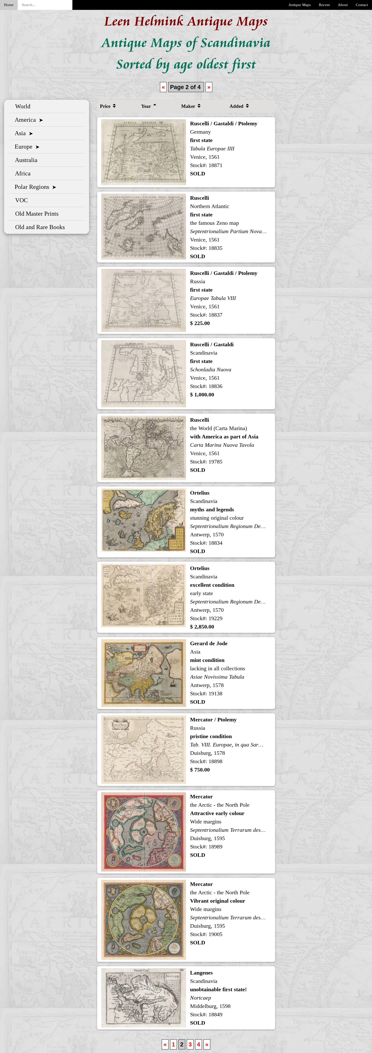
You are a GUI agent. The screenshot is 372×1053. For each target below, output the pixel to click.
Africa (21, 173)
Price (106, 106)
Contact (362, 5)
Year (146, 106)
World (21, 106)
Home (9, 5)
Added (237, 106)
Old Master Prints (35, 213)
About (343, 5)
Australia (24, 160)
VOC (20, 200)
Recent (324, 5)
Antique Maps (299, 5)
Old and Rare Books (38, 227)
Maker (188, 106)
